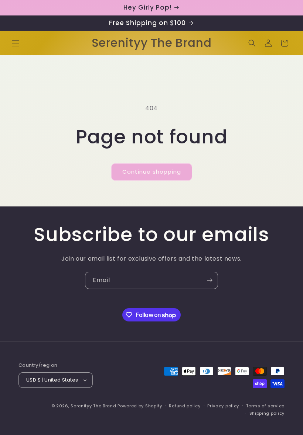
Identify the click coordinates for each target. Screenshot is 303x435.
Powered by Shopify (140, 406)
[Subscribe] (209, 280)
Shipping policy (267, 413)
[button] (15, 43)
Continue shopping (151, 171)
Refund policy (184, 406)
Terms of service (265, 406)
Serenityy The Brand (93, 406)
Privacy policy (223, 406)
